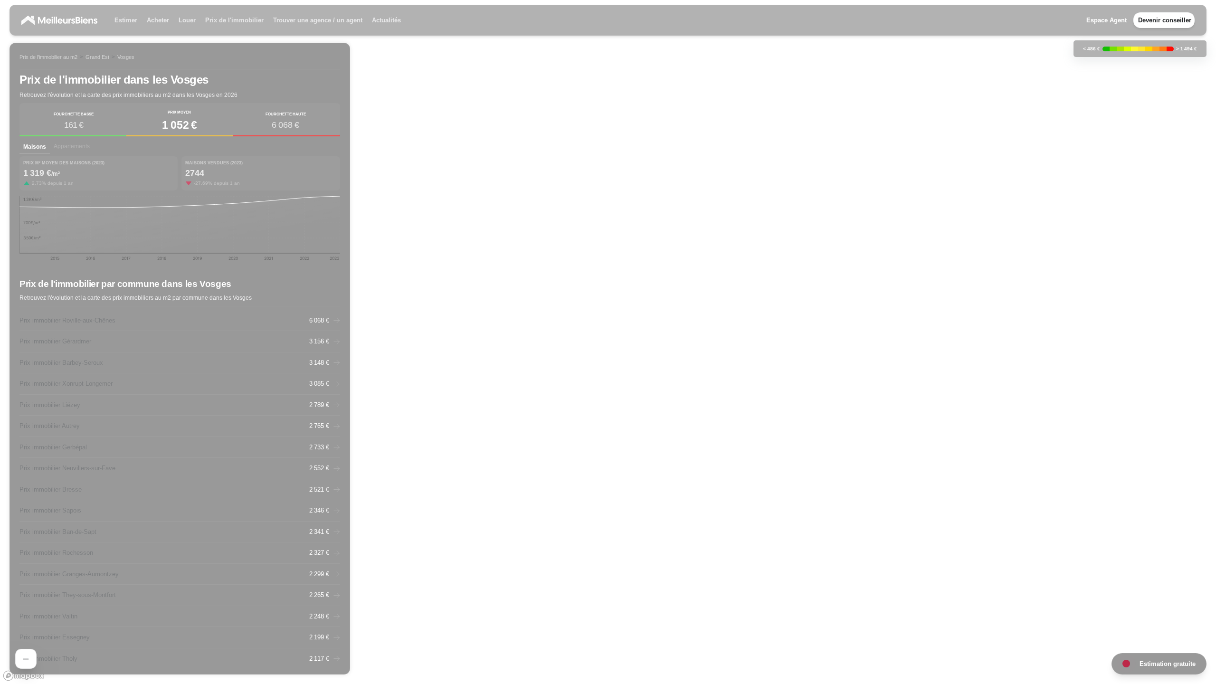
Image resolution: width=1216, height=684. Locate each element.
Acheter (158, 20)
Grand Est (97, 57)
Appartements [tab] (72, 146)
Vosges (125, 57)
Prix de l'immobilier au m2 (48, 57)
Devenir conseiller (1164, 20)
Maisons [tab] (34, 146)
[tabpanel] (179, 211)
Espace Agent (1106, 20)
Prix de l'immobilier (234, 20)
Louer (187, 20)
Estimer (125, 20)
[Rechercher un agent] (26, 659)
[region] (608, 342)
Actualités (386, 20)
